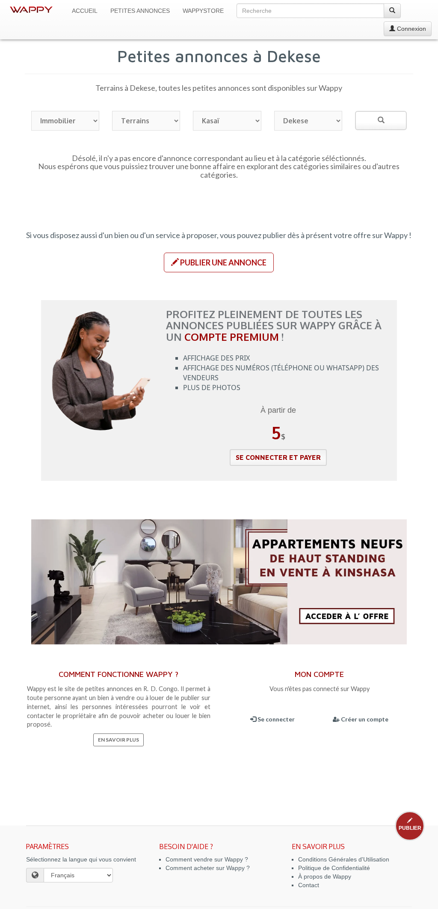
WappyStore (203, 10)
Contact (308, 885)
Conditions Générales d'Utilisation (343, 859)
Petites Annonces (140, 10)
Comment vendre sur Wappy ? (207, 859)
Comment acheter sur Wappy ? (208, 867)
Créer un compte (364, 719)
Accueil (85, 10)
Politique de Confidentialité (334, 867)
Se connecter (275, 719)
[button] (219, 262)
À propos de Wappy (324, 876)
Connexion (410, 28)
